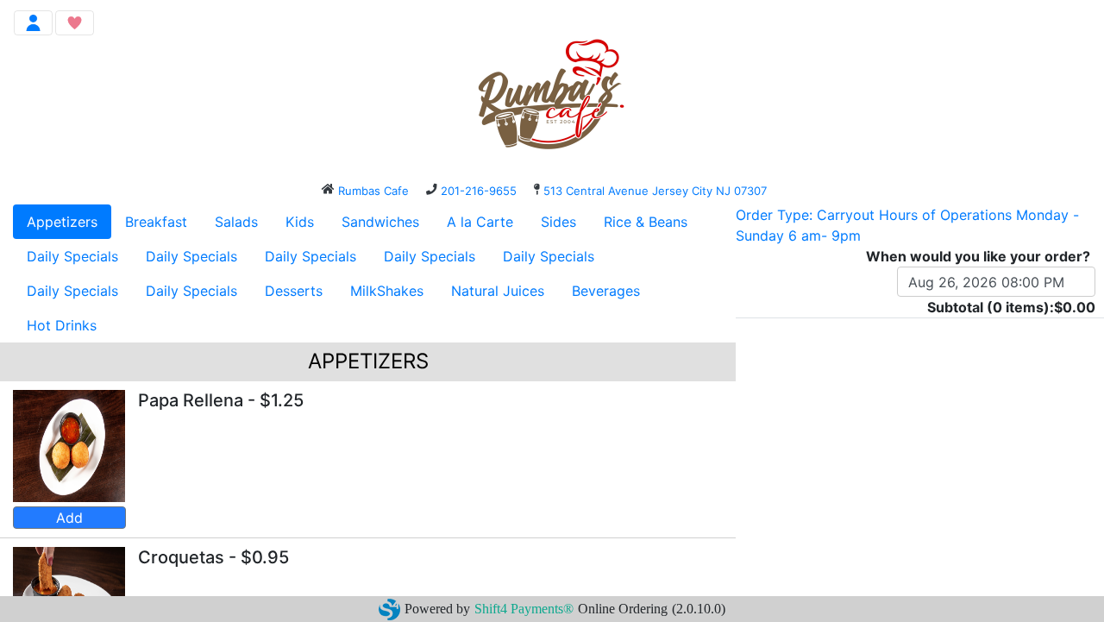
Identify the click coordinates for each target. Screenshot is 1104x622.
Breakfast (156, 221)
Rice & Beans (645, 221)
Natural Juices (497, 290)
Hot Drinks (62, 325)
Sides (558, 221)
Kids (299, 221)
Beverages (606, 290)
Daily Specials (72, 256)
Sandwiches (380, 221)
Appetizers (62, 221)
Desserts (294, 290)
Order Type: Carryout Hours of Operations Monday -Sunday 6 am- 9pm (907, 225)
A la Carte (480, 221)
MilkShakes (386, 290)
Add (69, 517)
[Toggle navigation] (33, 22)
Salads (236, 221)
